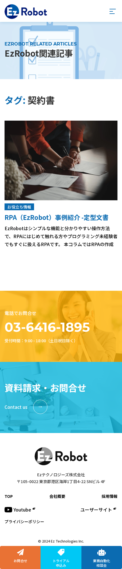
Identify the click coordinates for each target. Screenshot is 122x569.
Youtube (22, 509)
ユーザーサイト (96, 509)
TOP (9, 496)
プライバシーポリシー (24, 521)
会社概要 (57, 496)
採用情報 (109, 496)
